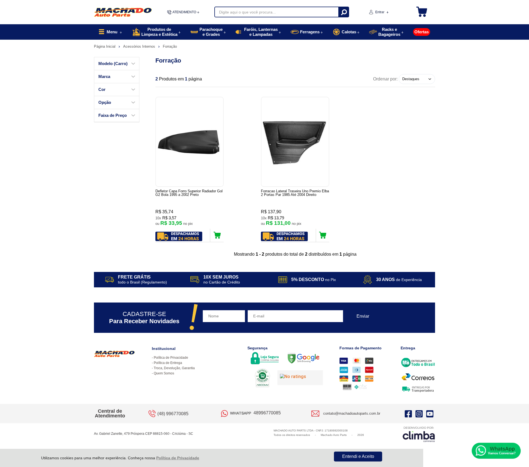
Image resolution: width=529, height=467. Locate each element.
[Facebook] (408, 413)
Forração (170, 46)
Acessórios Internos (139, 46)
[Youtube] (429, 413)
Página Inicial (105, 46)
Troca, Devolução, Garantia (174, 368)
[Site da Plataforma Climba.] (419, 434)
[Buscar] (343, 12)
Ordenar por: (385, 78)
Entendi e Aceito (358, 456)
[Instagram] (419, 413)
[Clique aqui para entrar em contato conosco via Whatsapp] (496, 451)
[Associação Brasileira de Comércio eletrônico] (262, 378)
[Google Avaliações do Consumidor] (300, 377)
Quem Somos (164, 373)
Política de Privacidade (177, 458)
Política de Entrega (168, 363)
